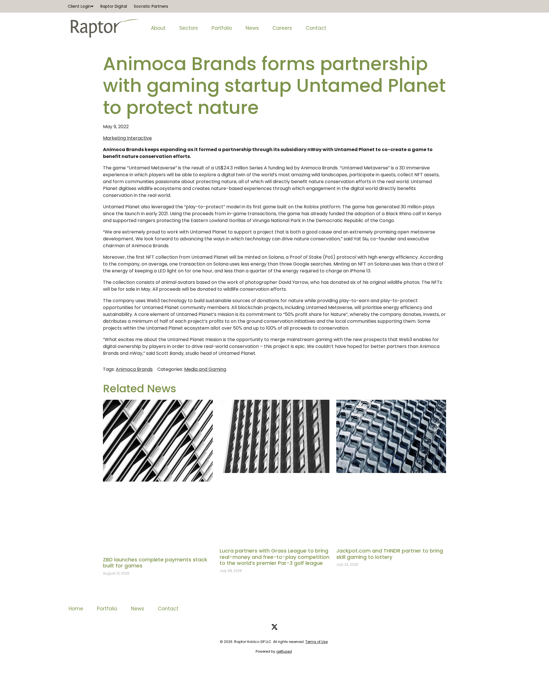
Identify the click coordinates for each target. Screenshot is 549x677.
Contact (316, 28)
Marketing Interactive (127, 138)
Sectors (188, 28)
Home (76, 608)
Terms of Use (316, 641)
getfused (284, 651)
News (252, 28)
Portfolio (222, 28)
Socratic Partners (151, 6)
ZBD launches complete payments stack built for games (155, 562)
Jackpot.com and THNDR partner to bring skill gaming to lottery (389, 554)
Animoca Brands (134, 369)
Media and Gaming (205, 369)
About (158, 28)
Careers (282, 28)
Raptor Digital (113, 6)
